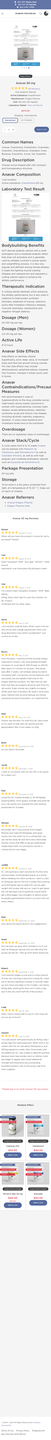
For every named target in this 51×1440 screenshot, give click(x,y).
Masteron (29, 449)
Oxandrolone (28, 183)
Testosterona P (27, 452)
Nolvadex (38, 1194)
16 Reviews (34, 89)
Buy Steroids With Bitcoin (13, 1434)
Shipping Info (38, 1431)
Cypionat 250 (12, 1146)
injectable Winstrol (12, 455)
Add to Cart (42, 129)
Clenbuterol (38, 1146)
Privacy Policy (22, 1431)
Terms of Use (7, 1431)
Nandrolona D (32, 462)
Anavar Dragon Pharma (19, 502)
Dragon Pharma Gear (18, 506)
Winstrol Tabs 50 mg (13, 1194)
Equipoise (15, 462)
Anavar (42, 445)
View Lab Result (34, 105)
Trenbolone (8, 452)
